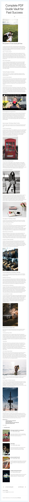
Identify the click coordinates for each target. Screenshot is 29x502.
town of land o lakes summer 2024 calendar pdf (12, 422)
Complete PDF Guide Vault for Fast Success (14, 9)
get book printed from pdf (15, 457)
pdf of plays (12, 443)
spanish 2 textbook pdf (9, 421)
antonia (19, 431)
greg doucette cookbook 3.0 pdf (10, 423)
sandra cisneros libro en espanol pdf (11, 420)
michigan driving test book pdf (15, 470)
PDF (5, 425)
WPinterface (19, 497)
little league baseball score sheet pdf (17, 430)
